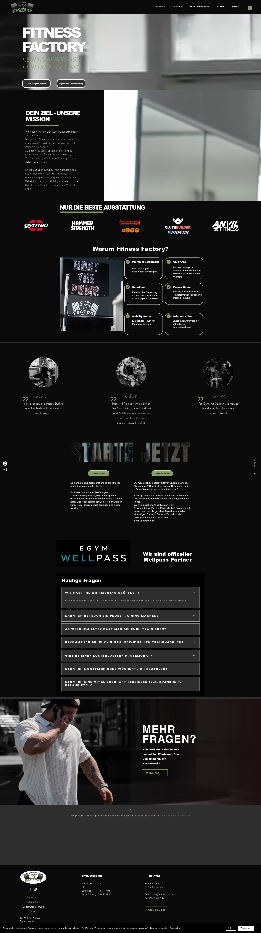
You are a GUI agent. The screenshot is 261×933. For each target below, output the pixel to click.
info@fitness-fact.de (163, 894)
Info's (231, 928)
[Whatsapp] (5, 463)
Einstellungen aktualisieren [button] (176, 815)
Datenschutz (33, 902)
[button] (250, 7)
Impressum (33, 897)
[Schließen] (257, 928)
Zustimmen (245, 928)
